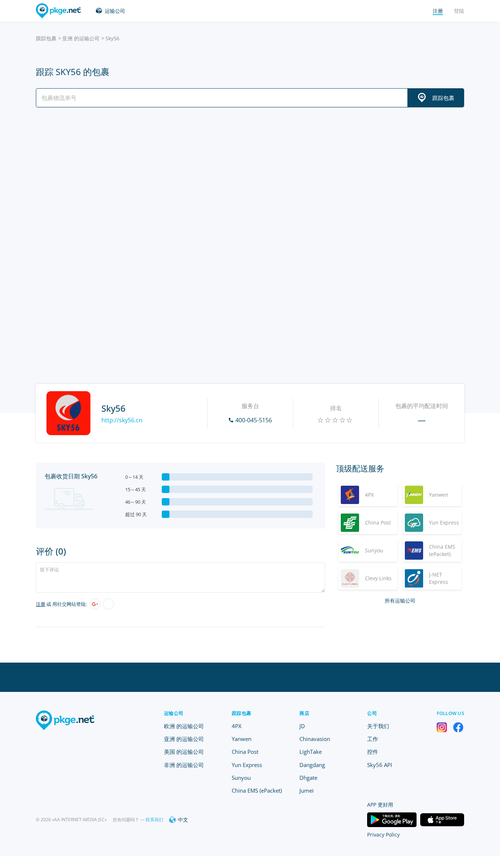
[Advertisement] (250, 177)
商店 (304, 713)
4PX (237, 726)
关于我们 (378, 726)
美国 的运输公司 (184, 751)
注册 (40, 604)
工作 (372, 738)
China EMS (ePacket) (257, 790)
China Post (245, 751)
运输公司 (115, 10)
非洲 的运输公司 (184, 764)
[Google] (94, 604)
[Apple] (108, 604)
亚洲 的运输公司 (81, 38)
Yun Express (247, 764)
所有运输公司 (400, 600)
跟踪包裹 (46, 38)
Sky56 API (379, 764)
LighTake (310, 751)
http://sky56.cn (121, 420)
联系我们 (154, 819)
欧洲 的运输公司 (184, 726)
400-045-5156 (253, 420)
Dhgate (308, 777)
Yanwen (241, 738)
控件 (372, 751)
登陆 (459, 10)
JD (302, 726)
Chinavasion (314, 738)
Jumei (306, 790)
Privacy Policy (383, 834)
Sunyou (241, 777)
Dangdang (312, 764)
